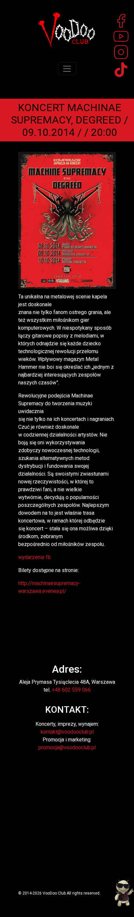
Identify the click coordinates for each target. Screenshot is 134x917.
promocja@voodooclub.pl (67, 747)
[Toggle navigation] (67, 68)
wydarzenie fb (34, 557)
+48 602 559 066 (71, 690)
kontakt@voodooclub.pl (67, 732)
